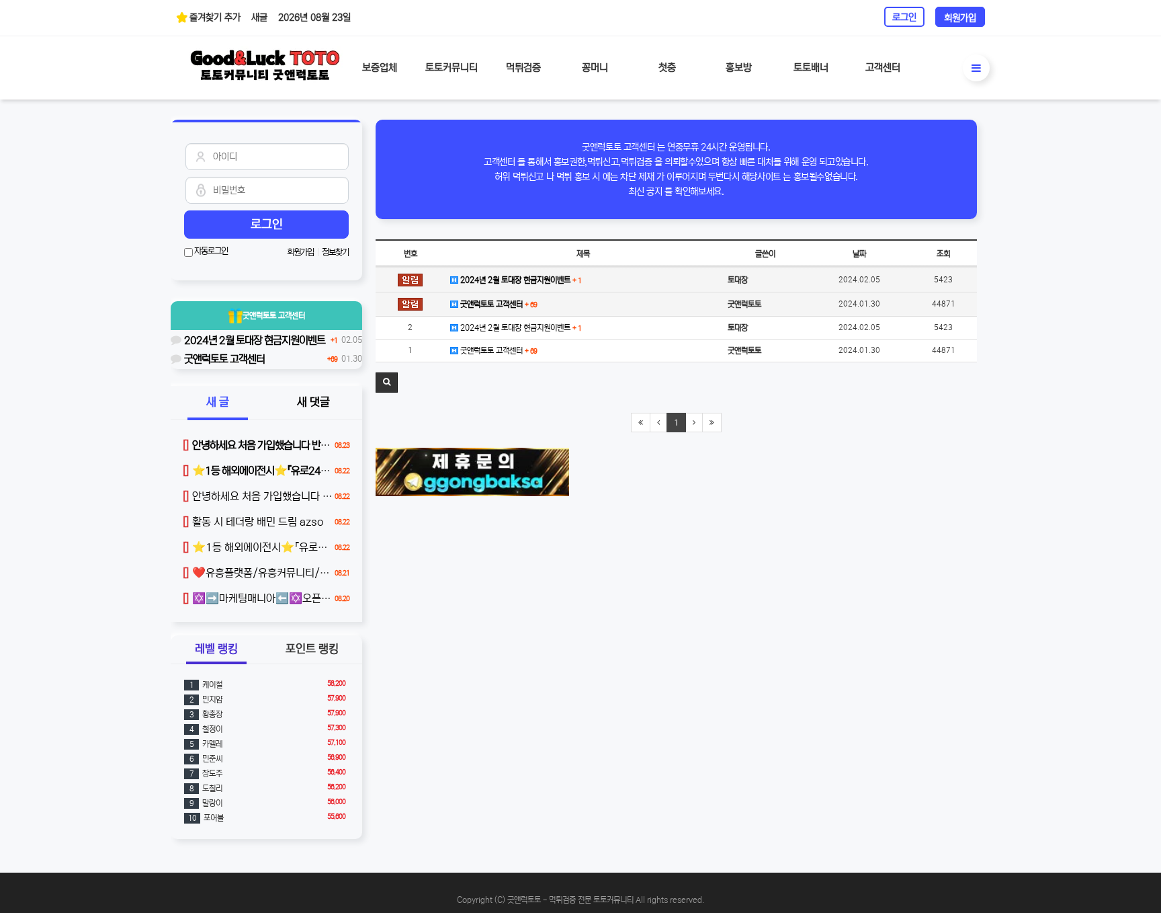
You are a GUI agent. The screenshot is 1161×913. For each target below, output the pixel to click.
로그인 (904, 17)
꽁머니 (595, 67)
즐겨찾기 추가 (215, 17)
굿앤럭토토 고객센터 (497, 304)
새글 (259, 17)
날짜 (859, 253)
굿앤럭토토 (274, 315)
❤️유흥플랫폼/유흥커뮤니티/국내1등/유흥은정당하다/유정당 (321, 573)
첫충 (667, 67)
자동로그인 (210, 251)
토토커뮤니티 (451, 67)
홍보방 (739, 67)
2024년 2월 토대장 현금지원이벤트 (519, 280)
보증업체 (379, 67)
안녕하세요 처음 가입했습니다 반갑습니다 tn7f (287, 496)
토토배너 (810, 67)
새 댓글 (313, 402)
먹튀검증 (523, 67)
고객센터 (882, 67)
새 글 (217, 402)
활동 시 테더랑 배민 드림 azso (253, 522)
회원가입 (960, 18)
